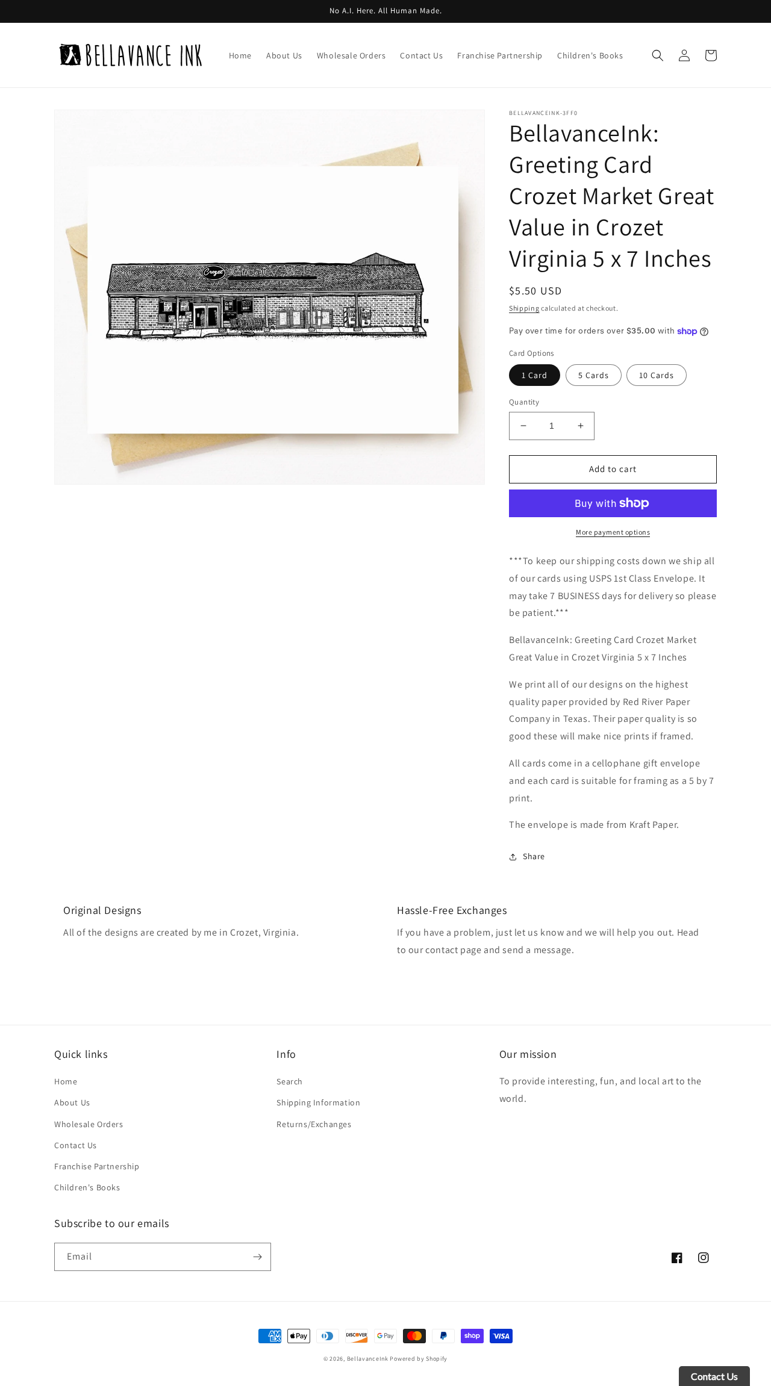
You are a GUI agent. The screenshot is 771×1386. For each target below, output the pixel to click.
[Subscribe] (257, 1257)
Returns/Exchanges (313, 1124)
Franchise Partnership (97, 1166)
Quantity (524, 402)
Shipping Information (318, 1102)
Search (289, 1081)
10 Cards (656, 375)
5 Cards (593, 375)
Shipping (524, 307)
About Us (72, 1102)
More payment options (613, 531)
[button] (658, 55)
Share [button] (534, 856)
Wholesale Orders (88, 1124)
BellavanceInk (368, 1359)
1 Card (535, 375)
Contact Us (75, 1145)
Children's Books (87, 1187)
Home (65, 1081)
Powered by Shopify (419, 1359)
